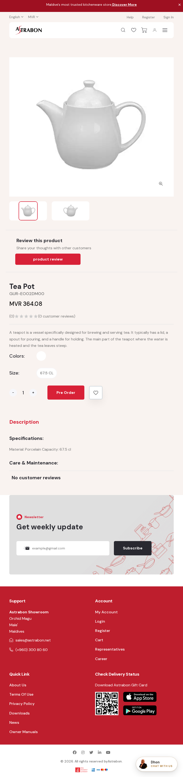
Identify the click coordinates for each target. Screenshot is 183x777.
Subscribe (132, 548)
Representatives (110, 649)
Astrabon (115, 761)
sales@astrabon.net (33, 640)
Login (100, 621)
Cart (99, 639)
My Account (106, 612)
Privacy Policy (22, 703)
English (14, 17)
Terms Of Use (21, 694)
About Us (17, 685)
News (14, 722)
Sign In (168, 17)
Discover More (124, 4)
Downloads (19, 713)
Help (130, 17)
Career (101, 658)
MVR (31, 17)
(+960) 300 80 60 (31, 649)
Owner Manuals (23, 731)
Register (148, 17)
